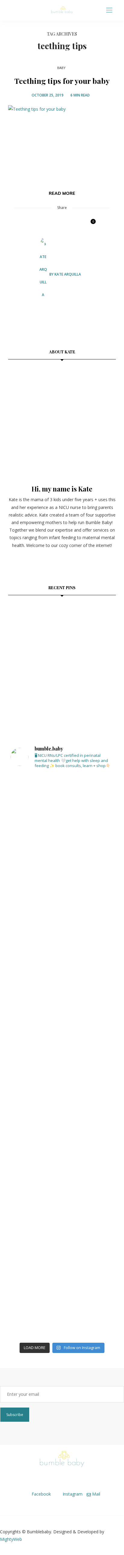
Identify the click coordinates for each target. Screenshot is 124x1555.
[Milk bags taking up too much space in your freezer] (62, 880)
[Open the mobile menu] (109, 10)
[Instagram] (18, 10)
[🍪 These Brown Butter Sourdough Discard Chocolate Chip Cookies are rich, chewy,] (26, 620)
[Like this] (89, 224)
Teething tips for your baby (62, 81)
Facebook (40, 1494)
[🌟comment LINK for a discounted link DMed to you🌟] (62, 1157)
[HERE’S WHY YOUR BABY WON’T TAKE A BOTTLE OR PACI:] (62, 1019)
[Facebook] (11, 10)
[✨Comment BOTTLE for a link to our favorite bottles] (62, 1296)
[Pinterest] (45, 224)
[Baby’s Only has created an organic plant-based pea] (62, 1226)
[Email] (55, 224)
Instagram (71, 1494)
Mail (95, 1494)
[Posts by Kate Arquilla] (43, 274)
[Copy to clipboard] (77, 224)
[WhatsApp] (66, 224)
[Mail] (25, 10)
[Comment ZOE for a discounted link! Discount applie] (62, 1088)
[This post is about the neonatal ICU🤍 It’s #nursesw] (62, 811)
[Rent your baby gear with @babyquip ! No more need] (62, 949)
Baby (61, 68)
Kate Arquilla (67, 274)
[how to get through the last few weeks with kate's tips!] (98, 656)
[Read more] (62, 420)
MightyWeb (11, 1539)
